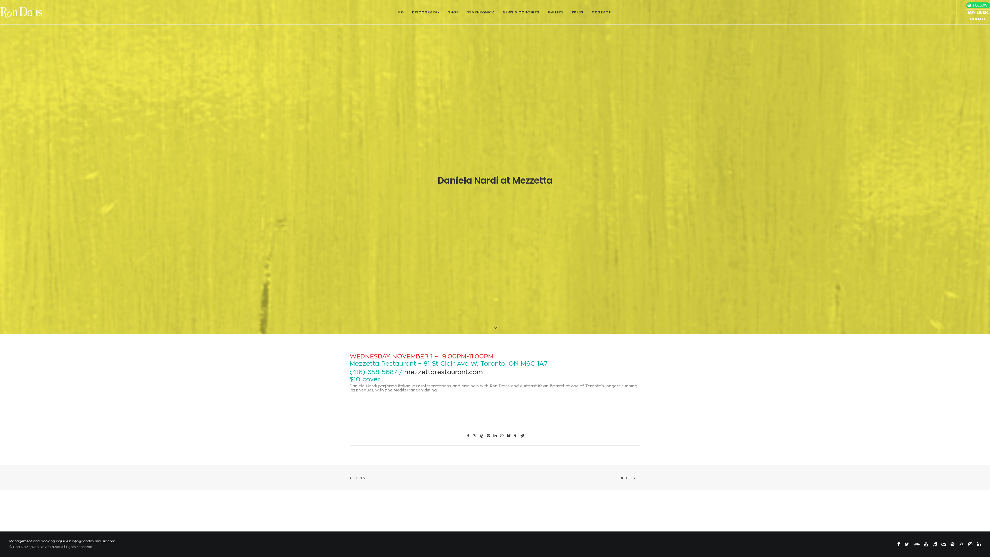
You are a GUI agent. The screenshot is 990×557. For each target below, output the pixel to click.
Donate (978, 19)
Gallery (556, 12)
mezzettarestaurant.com (443, 372)
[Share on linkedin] (495, 436)
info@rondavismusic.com (93, 541)
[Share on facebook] (468, 436)
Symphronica (480, 12)
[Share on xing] (515, 436)
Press (577, 12)
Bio (401, 12)
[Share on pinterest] (488, 436)
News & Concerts (521, 12)
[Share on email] (522, 436)
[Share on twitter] (475, 436)
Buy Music (978, 12)
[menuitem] (401, 12)
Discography (426, 12)
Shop (453, 12)
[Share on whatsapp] (502, 436)
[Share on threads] (481, 436)
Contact (601, 12)
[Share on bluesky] (508, 436)
